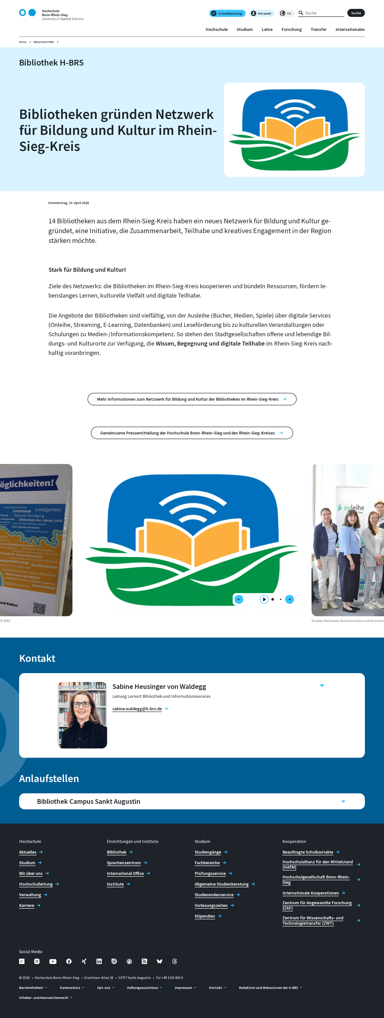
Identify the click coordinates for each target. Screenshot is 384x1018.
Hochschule (217, 29)
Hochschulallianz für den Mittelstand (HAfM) (317, 864)
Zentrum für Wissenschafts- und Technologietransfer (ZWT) (312, 920)
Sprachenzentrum (124, 862)
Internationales (350, 29)
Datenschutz (70, 987)
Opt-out (103, 987)
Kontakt (215, 987)
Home (22, 42)
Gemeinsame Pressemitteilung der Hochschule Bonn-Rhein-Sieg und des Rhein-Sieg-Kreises (187, 433)
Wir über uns (31, 873)
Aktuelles (27, 852)
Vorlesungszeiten (211, 905)
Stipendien (205, 916)
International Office (125, 873)
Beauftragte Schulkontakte (307, 852)
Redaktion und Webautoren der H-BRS (268, 987)
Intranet (264, 13)
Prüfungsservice (210, 873)
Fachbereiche (207, 862)
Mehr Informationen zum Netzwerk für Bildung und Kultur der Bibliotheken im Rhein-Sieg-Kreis (187, 399)
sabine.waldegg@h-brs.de (137, 708)
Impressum (183, 987)
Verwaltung (30, 894)
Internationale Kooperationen (310, 893)
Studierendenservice (214, 894)
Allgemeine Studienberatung (222, 884)
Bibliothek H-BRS (44, 42)
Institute (115, 884)
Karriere (26, 905)
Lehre (267, 29)
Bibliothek (116, 852)
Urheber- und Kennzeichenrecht (43, 997)
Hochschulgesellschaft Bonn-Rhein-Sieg (316, 879)
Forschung (292, 29)
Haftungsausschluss (142, 987)
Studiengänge (208, 852)
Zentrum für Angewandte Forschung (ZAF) (317, 905)
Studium (245, 29)
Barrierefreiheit (31, 987)
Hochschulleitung (36, 884)
